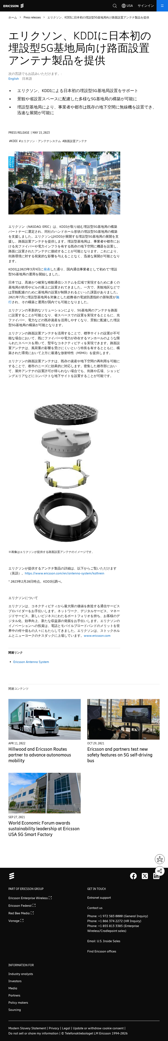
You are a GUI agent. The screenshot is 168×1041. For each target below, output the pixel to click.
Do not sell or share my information (33, 1033)
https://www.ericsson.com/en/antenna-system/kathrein (64, 573)
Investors (15, 981)
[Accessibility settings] (160, 859)
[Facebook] (133, 876)
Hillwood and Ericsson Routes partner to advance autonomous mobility (39, 754)
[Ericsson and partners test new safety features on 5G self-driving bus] (123, 719)
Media (12, 988)
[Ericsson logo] (13, 5)
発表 (47, 269)
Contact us (94, 908)
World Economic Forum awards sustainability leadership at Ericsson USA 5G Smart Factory (43, 828)
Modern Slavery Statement (27, 1028)
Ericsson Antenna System (31, 662)
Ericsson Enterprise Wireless (28, 898)
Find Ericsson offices (101, 951)
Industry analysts (20, 974)
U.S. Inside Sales (108, 941)
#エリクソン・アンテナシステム (40, 141)
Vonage (14, 921)
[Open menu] (162, 5)
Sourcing (14, 1010)
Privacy (54, 1028)
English (13, 79)
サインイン (146, 6)
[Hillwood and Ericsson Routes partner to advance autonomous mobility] (44, 719)
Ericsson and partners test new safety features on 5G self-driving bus (119, 754)
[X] (145, 876)
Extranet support (99, 898)
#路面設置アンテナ (74, 141)
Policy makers (18, 1003)
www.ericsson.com (97, 636)
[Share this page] (160, 871)
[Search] (114, 5)
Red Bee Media (19, 913)
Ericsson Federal (20, 906)
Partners (14, 995)
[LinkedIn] (156, 876)
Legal (66, 1028)
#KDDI (13, 141)
